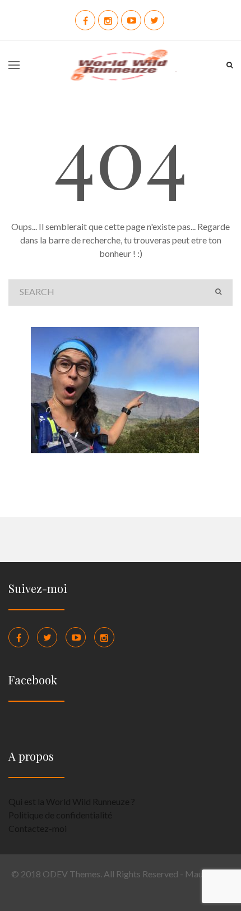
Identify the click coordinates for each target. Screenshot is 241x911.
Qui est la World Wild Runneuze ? (71, 801)
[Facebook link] (18, 637)
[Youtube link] (76, 637)
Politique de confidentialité (60, 814)
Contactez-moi (37, 828)
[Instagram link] (104, 637)
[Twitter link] (47, 637)
